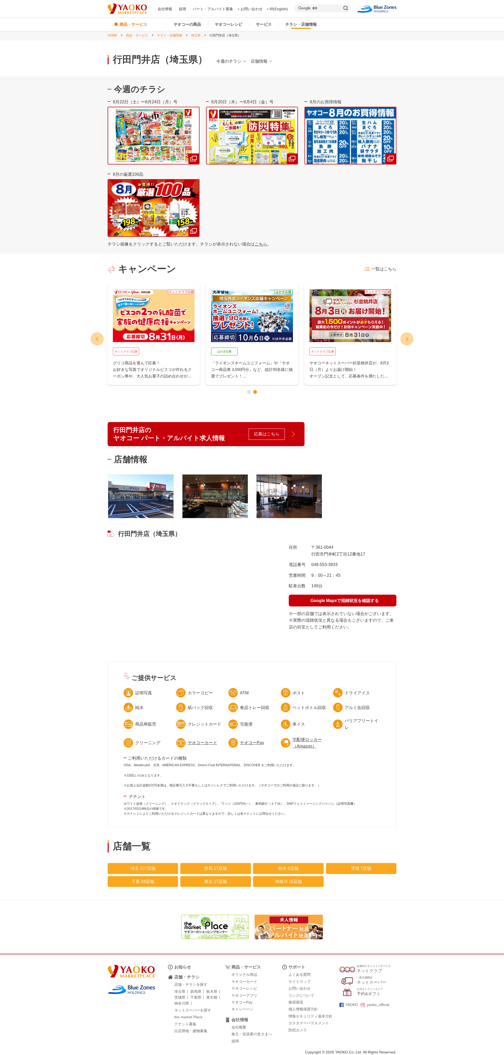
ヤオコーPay (252, 742)
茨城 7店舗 (361, 868)
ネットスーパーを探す (192, 1010)
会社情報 (165, 9)
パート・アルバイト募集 (213, 9)
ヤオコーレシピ (228, 24)
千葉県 (195, 997)
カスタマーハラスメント (308, 1023)
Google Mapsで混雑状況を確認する (345, 600)
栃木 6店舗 (288, 868)
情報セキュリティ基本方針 (310, 1016)
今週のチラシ (229, 61)
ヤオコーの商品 (187, 24)
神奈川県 (181, 1003)
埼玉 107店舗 (142, 868)
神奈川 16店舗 (288, 881)
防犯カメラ (297, 1030)
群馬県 (195, 991)
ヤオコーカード (202, 742)
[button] (249, 392)
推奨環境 (295, 1002)
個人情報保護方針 (303, 1009)
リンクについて (301, 995)
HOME (112, 35)
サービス (264, 24)
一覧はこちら (383, 269)
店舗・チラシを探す (190, 984)
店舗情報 (259, 61)
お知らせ (182, 967)
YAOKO (351, 1005)
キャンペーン (243, 1009)
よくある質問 (299, 974)
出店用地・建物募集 (190, 1031)
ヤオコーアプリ (244, 995)
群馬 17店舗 (215, 868)
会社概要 (239, 1027)
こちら (261, 244)
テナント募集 (185, 1024)
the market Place (188, 1017)
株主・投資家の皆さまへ (252, 1034)
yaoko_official (378, 1005)
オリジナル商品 (244, 974)
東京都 (211, 997)
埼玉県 (196, 35)
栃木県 (211, 991)
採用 (182, 9)
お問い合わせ (251, 9)
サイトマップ (299, 981)
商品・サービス (137, 35)
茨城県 (179, 997)
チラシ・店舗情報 (301, 24)
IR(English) (279, 9)
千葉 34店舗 (143, 881)
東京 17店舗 (215, 881)
